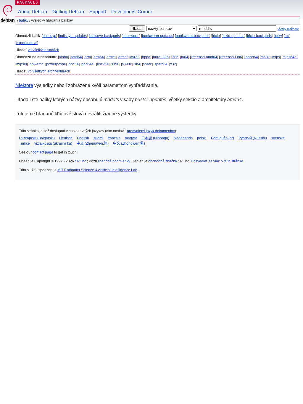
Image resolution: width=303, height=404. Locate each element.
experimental (26, 43)
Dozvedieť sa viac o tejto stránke (217, 161)
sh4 (137, 64)
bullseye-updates (73, 36)
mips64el (290, 57)
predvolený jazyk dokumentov (151, 131)
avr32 (134, 57)
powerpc (36, 64)
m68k (265, 57)
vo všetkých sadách (43, 50)
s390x (127, 64)
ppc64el (87, 64)
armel (111, 57)
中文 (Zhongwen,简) (93, 143)
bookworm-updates (157, 36)
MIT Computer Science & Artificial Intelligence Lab (97, 170)
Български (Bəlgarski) (37, 138)
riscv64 (103, 64)
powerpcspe (56, 64)
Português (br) (222, 138)
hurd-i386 (161, 57)
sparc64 (160, 64)
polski (202, 138)
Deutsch (65, 138)
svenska (278, 138)
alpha (63, 57)
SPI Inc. (81, 161)
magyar (131, 138)
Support (97, 11)
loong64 (251, 57)
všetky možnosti (288, 28)
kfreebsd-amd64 (204, 57)
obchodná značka (162, 161)
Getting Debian (68, 11)
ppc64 (74, 64)
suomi (98, 138)
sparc (147, 64)
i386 (174, 57)
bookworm (131, 36)
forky (278, 36)
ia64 (184, 57)
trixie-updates (233, 36)
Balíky (23, 20)
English (83, 138)
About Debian (32, 11)
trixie (216, 36)
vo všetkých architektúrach (49, 71)
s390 (115, 64)
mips (276, 57)
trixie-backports (259, 36)
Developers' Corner (131, 11)
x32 (173, 64)
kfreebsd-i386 (231, 57)
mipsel (21, 64)
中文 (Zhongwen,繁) (129, 143)
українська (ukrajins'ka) (53, 143)
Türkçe (24, 143)
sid (287, 36)
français (114, 138)
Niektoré (24, 85)
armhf (123, 57)
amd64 (76, 57)
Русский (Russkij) (252, 138)
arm (88, 57)
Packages (27, 2)
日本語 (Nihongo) (155, 138)
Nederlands (183, 138)
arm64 (99, 57)
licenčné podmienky (114, 161)
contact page (43, 152)
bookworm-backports (192, 36)
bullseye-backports (104, 36)
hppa (146, 57)
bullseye (49, 36)
